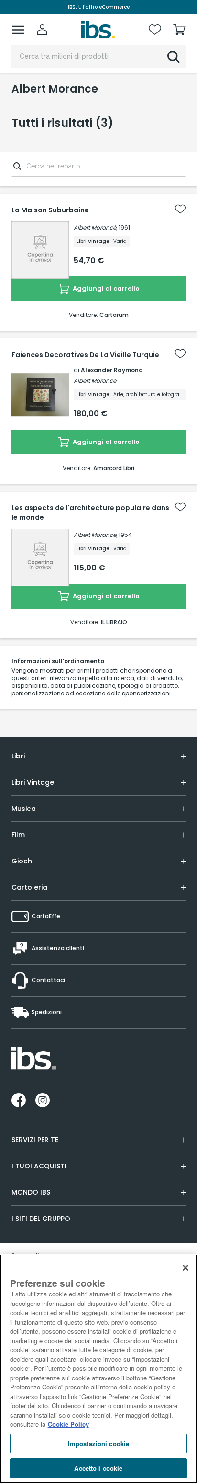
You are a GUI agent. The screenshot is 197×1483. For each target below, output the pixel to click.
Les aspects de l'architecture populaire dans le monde (90, 512)
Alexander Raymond (112, 370)
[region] (98, 1368)
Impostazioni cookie (98, 1443)
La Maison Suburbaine (50, 210)
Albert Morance (95, 381)
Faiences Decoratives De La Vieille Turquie (85, 354)
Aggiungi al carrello (105, 288)
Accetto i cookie (98, 1467)
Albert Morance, (95, 535)
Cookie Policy (68, 1424)
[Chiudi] (185, 1267)
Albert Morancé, (95, 227)
